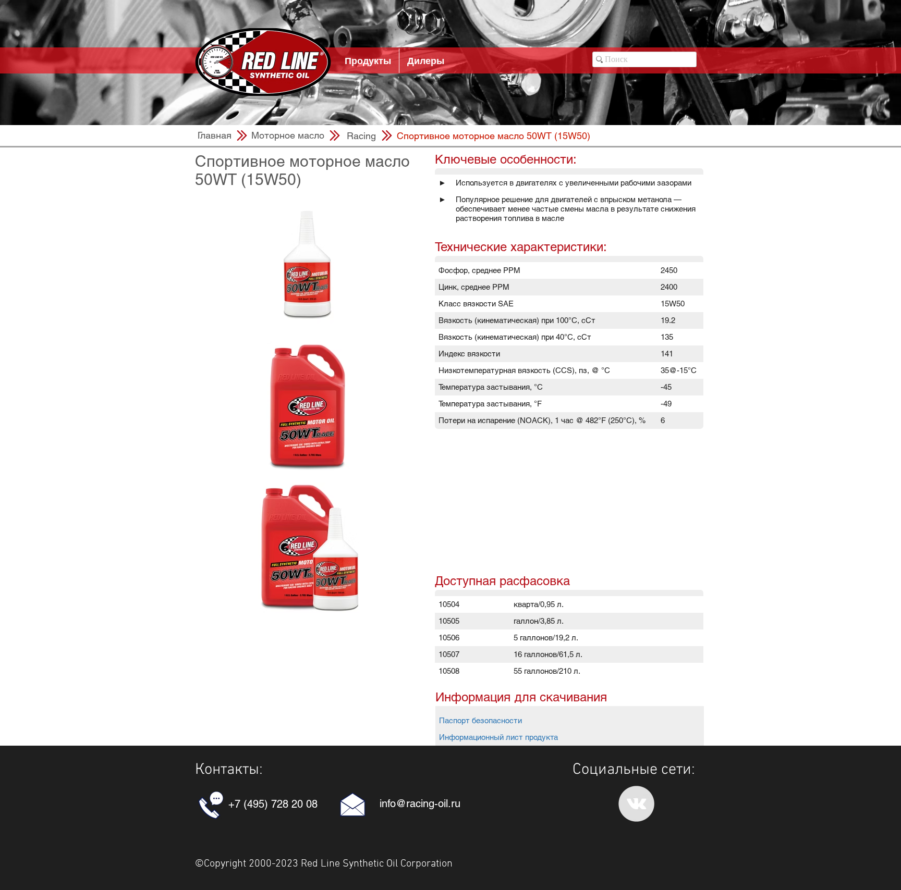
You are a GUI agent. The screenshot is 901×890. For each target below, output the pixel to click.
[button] (493, 136)
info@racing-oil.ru (420, 803)
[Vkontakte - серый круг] (636, 804)
